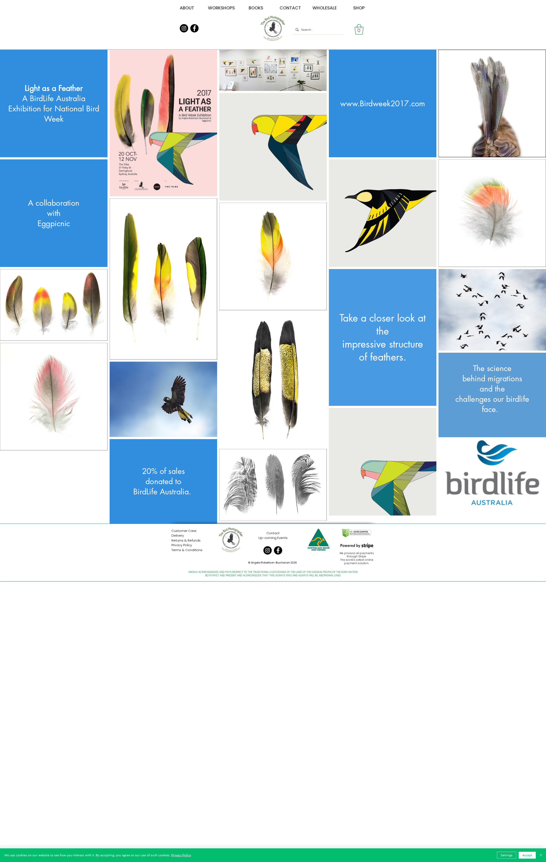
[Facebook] (194, 28)
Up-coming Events (273, 538)
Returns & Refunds (185, 540)
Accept (527, 855)
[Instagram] (184, 28)
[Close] (540, 855)
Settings (507, 855)
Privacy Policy (181, 545)
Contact (273, 533)
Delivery (177, 535)
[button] (359, 29)
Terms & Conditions (186, 550)
